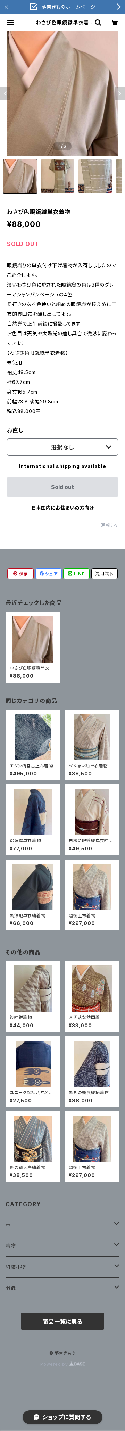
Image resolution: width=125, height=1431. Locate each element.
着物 (11, 1246)
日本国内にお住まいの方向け (62, 508)
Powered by (54, 1364)
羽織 (11, 1288)
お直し (15, 430)
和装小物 (16, 1267)
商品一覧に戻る (62, 1321)
